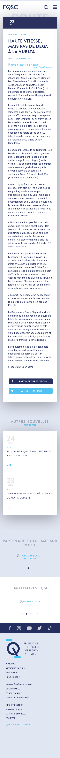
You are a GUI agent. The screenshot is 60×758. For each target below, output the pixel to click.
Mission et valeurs (15, 668)
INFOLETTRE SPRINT (14, 705)
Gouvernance (13, 689)
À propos (10, 664)
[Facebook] (10, 628)
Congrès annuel (14, 693)
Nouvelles (12, 35)
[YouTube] (29, 628)
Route (23, 35)
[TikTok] (49, 628)
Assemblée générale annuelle (21, 684)
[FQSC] (10, 7)
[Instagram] (19, 628)
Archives (10, 718)
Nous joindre (13, 677)
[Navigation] (55, 7)
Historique (11, 672)
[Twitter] (39, 628)
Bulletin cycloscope (16, 709)
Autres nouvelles (30, 421)
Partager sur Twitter (33, 391)
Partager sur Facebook (33, 381)
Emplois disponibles (16, 714)
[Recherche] (46, 7)
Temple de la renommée (17, 697)
